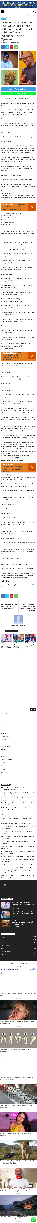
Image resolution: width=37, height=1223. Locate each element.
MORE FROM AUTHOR (24, 631)
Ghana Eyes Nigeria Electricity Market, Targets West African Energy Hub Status (17, 804)
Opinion (3, 756)
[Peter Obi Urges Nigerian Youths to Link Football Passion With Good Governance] (18, 638)
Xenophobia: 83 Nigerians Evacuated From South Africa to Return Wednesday (17, 872)
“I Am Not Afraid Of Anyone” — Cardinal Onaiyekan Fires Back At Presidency (18, 837)
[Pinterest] (11, 47)
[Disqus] (18, 679)
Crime (2, 723)
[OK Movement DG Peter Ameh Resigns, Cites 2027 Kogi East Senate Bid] (30, 638)
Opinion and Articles (6, 759)
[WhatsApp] (16, 47)
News (2, 753)
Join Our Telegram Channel (18, 89)
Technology (4, 775)
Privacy (17, 963)
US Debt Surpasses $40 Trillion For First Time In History (16, 823)
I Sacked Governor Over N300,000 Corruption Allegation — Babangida (17, 832)
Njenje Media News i (7, 42)
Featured (3, 739)
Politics (7, 15)
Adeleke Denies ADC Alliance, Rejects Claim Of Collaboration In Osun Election (18, 847)
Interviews (4, 749)
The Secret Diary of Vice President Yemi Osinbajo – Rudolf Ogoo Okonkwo (27, 607)
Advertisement (25, 963)
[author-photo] (18, 619)
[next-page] (20, 650)
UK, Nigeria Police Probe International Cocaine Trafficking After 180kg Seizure (18, 814)
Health (2, 743)
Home (2, 15)
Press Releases (5, 766)
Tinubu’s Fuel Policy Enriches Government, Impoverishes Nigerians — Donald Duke (17, 809)
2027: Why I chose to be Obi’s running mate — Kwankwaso (17, 856)
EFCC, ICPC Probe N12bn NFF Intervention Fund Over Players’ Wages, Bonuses (18, 827)
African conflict (5, 713)
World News (4, 779)
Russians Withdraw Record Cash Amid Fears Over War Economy (16, 819)
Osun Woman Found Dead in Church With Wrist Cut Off (16, 868)
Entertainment (5, 736)
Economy (3, 730)
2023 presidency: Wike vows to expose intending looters (9, 606)
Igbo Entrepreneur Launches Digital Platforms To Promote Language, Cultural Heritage (17, 799)
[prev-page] (17, 650)
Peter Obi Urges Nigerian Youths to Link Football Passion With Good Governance (18, 645)
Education (3, 733)
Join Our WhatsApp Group (18, 94)
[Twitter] (7, 47)
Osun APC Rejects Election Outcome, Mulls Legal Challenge (17, 864)
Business (3, 716)
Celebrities (4, 720)
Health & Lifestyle (6, 746)
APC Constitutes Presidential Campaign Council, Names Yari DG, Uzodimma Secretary (6, 645)
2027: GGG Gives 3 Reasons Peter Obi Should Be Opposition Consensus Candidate (18, 877)
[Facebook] (3, 47)
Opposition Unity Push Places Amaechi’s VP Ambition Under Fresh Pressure (17, 860)
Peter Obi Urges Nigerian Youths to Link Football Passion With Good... (23, 913)
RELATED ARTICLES (11, 631)
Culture (3, 726)
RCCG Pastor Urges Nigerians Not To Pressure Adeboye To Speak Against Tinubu (17, 852)
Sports (3, 772)
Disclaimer (11, 963)
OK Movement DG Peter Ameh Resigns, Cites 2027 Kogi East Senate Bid (30, 644)
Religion (3, 769)
